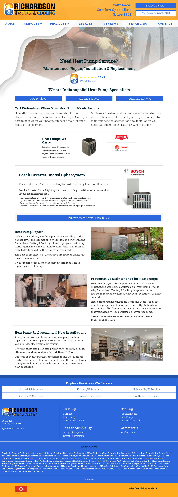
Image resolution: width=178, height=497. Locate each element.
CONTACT (165, 23)
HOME (10, 23)
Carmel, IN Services (31, 389)
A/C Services (38, 98)
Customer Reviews (139, 98)
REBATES (86, 23)
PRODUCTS (58, 23)
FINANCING (138, 23)
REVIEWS (111, 23)
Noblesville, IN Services (147, 389)
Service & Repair (156, 5)
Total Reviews (87, 81)
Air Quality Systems (74, 432)
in (12, 453)
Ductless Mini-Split (73, 420)
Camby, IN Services (31, 396)
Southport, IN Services (147, 396)
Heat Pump (69, 417)
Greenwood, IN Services (89, 396)
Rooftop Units (128, 432)
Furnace (67, 413)
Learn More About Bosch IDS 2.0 (90, 218)
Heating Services (89, 98)
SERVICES (32, 23)
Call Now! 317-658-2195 (156, 13)
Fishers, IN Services (89, 389)
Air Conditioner (129, 413)
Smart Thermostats (73, 435)
